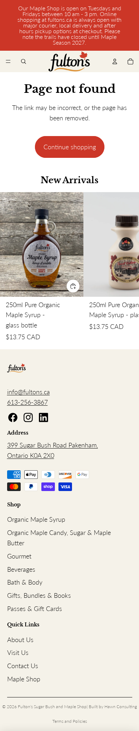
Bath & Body (24, 582)
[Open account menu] (115, 61)
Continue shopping (69, 147)
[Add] (73, 286)
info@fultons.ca (28, 392)
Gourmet (19, 556)
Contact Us (22, 666)
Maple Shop (23, 679)
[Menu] (8, 61)
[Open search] (23, 61)
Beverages (21, 569)
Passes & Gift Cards (34, 608)
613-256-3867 (27, 402)
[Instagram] (28, 417)
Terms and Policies (69, 721)
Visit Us (18, 652)
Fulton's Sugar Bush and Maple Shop (52, 706)
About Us (20, 640)
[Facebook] (13, 417)
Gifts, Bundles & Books (39, 595)
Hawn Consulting (120, 706)
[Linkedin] (43, 417)
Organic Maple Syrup (36, 519)
